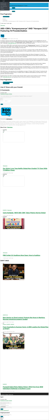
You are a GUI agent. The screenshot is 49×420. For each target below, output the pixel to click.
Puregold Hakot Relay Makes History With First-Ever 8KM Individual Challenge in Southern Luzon (23, 387)
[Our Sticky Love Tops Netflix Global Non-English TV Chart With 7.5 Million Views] (26, 148)
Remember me (5, 405)
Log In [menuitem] (4, 0)
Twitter (10, 94)
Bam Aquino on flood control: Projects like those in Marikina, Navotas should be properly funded (24, 318)
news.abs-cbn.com (12, 43)
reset (2, 416)
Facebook (2, 94)
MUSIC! (12, 324)
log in (2, 409)
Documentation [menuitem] (3, 4)
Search (13, 7)
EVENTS (5, 210)
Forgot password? (4, 410)
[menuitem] (1, 1)
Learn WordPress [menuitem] (4, 6)
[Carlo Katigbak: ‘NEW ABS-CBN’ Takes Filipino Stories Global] (26, 193)
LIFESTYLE (5, 315)
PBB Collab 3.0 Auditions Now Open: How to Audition (21, 255)
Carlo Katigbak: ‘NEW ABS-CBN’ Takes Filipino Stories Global (24, 213)
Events (4, 324)
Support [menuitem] (2, 7)
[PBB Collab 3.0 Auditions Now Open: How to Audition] (26, 235)
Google (7, 94)
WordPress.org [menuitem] (3, 3)
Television (2, 25)
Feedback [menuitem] (2, 9)
